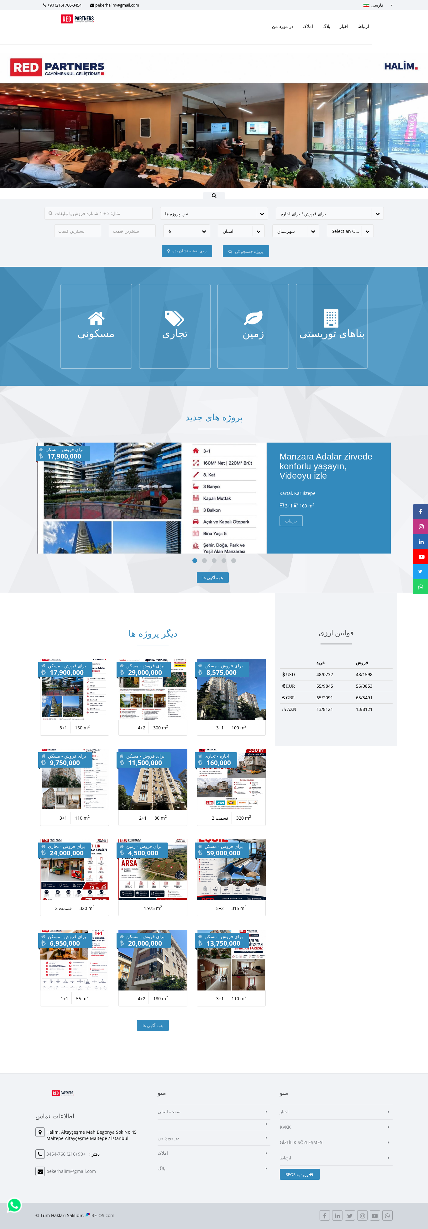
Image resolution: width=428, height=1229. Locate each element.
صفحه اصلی (169, 1112)
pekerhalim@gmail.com (117, 5)
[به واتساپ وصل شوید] (14, 1205)
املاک (308, 26)
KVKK (285, 1127)
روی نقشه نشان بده (188, 251)
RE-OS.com (102, 1215)
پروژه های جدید (214, 417)
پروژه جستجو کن (249, 251)
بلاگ (326, 26)
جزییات (96, 338)
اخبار (344, 26)
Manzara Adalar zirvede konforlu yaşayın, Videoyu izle (326, 466)
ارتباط (363, 26)
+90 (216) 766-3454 (64, 5)
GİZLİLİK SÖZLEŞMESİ (302, 1142)
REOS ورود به (297, 1174)
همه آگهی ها (212, 577)
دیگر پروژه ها (152, 633)
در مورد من (282, 26)
